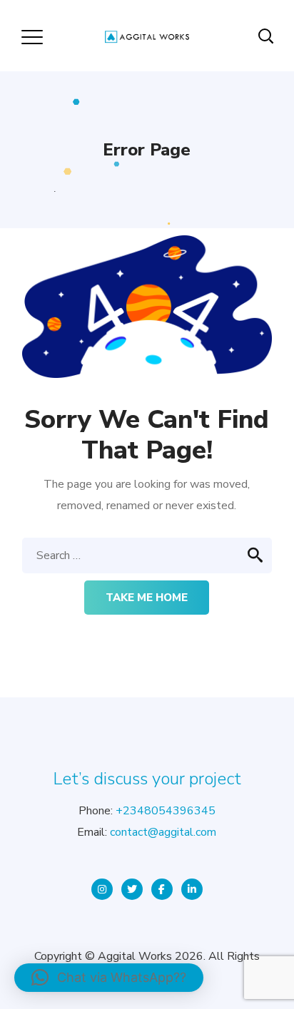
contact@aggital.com (163, 832)
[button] (108, 977)
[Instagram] (102, 889)
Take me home (147, 597)
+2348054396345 (166, 811)
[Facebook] (162, 889)
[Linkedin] (192, 889)
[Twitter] (132, 889)
